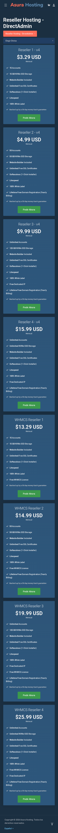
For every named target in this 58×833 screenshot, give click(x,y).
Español (8, 828)
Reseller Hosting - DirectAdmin (19, 34)
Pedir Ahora (29, 117)
